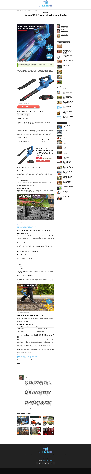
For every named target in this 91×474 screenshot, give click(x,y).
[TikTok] (48, 463)
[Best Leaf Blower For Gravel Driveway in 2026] (59, 77)
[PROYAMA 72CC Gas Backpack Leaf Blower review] (48, 420)
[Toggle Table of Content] (28, 115)
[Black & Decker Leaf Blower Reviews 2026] (59, 82)
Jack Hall (40, 17)
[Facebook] (18, 370)
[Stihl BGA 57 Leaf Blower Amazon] (59, 66)
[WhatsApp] (26, 370)
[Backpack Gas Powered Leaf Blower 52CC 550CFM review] (35, 420)
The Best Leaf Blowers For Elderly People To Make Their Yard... (68, 46)
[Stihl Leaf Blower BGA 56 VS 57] (59, 61)
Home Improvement (35, 363)
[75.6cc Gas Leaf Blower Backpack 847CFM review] (59, 198)
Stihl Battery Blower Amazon (21, 470)
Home (19, 8)
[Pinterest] (23, 370)
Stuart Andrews (64, 34)
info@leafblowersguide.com (48, 460)
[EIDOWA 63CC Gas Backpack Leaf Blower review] (48, 431)
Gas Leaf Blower (22, 10)
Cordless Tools (22, 363)
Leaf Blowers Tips (52, 8)
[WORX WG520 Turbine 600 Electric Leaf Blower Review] (58, 92)
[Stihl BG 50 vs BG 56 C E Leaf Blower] (59, 72)
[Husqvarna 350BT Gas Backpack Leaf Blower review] (59, 167)
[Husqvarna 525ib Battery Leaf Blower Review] (59, 118)
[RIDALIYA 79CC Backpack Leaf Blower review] (59, 193)
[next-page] (19, 439)
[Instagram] (27, 408)
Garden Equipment (28, 363)
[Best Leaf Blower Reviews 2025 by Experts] (45, 3)
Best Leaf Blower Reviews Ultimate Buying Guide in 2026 (35, 470)
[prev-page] (18, 439)
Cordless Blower (25, 8)
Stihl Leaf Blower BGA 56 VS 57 (68, 60)
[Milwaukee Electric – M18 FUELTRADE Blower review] (59, 132)
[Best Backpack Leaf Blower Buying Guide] (58, 57)
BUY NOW (42, 160)
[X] (21, 370)
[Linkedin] (29, 408)
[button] (72, 8)
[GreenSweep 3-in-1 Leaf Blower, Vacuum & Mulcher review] (59, 188)
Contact (63, 8)
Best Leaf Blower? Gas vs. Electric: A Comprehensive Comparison (67, 51)
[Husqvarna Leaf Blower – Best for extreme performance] (59, 102)
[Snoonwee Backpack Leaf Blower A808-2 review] (59, 183)
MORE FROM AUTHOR (29, 413)
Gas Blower (44, 8)
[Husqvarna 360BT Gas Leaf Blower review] (59, 173)
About (58, 8)
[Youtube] (54, 463)
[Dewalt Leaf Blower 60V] (59, 108)
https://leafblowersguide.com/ (29, 377)
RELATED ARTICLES (21, 413)
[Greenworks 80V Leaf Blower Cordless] (58, 113)
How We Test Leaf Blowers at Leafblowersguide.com (52, 470)
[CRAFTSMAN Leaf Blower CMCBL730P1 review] (59, 162)
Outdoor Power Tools (42, 363)
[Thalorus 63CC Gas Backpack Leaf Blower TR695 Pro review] (35, 431)
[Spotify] (31, 408)
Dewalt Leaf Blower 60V (67, 106)
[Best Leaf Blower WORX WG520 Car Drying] (59, 87)
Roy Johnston (63, 29)
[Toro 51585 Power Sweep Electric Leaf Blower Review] (59, 97)
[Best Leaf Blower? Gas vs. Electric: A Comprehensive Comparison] (59, 51)
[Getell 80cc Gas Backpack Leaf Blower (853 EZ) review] (23, 431)
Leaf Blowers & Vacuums (35, 8)
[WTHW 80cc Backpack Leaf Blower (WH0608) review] (59, 178)
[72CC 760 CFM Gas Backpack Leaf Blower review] (23, 420)
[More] (57, 20)
